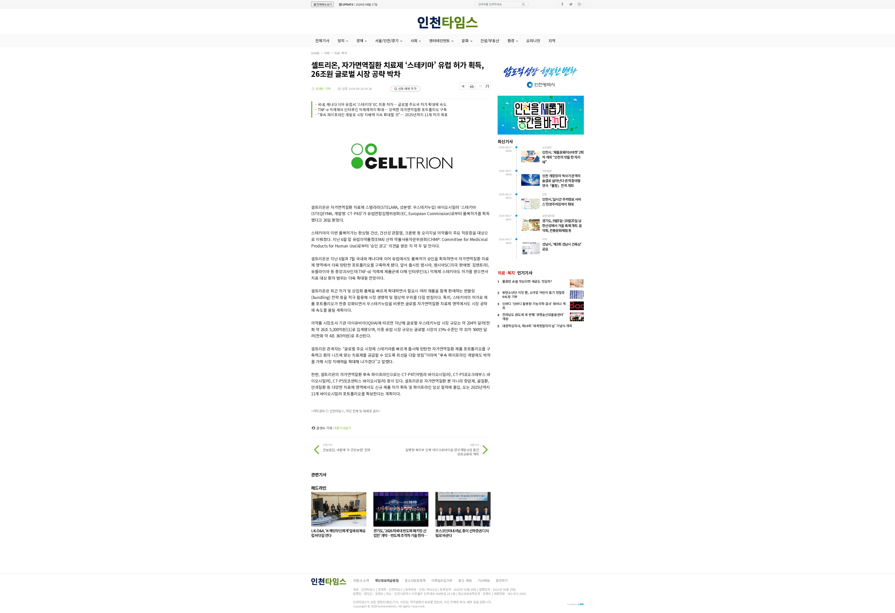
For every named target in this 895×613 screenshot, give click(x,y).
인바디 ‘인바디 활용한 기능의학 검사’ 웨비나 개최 (533, 305)
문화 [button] (466, 40)
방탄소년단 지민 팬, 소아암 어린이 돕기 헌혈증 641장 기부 (533, 294)
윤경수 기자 (323, 88)
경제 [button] (360, 40)
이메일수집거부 (441, 580)
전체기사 (322, 40)
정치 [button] (341, 40)
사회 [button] (414, 40)
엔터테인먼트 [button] (440, 40)
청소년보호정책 (415, 580)
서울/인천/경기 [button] (387, 40)
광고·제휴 (465, 580)
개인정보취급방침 (387, 580)
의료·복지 (340, 53)
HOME (315, 53)
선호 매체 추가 (407, 88)
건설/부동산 (489, 40)
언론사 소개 (361, 580)
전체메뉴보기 (324, 4)
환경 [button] (512, 40)
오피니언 (533, 40)
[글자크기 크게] (487, 86)
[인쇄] (471, 86)
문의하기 (502, 580)
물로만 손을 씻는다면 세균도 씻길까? (527, 281)
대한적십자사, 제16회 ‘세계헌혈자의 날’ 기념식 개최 (537, 325)
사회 (327, 53)
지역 (551, 40)
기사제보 (484, 580)
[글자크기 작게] (480, 86)
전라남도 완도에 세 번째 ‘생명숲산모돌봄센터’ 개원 (533, 316)
